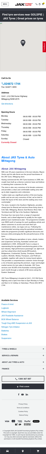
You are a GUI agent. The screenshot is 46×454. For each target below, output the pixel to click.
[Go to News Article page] (39, 4)
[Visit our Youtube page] (22, 394)
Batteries (5, 330)
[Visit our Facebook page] (18, 394)
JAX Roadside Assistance (12, 315)
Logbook (5, 308)
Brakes (4, 334)
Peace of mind (7, 304)
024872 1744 (12, 84)
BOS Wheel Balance (10, 319)
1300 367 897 (24, 378)
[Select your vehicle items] (7, 451)
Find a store (24, 386)
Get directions (7, 103)
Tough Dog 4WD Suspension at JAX (16, 323)
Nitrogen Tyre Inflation (10, 326)
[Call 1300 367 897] (36, 4)
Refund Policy (23, 415)
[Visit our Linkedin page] (27, 394)
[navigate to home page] (25, 4)
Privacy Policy (23, 404)
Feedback (44, 47)
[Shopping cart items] (38, 451)
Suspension (6, 338)
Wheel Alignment (8, 311)
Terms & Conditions (23, 408)
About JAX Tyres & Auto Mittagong (18, 159)
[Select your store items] (22, 451)
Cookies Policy (23, 411)
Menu (5, 4)
